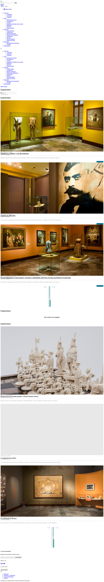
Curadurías (9, 14)
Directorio (6, 574)
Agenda (9, 22)
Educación (6, 41)
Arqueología (10, 36)
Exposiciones (10, 21)
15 (50, 306)
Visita (5, 18)
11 (50, 300)
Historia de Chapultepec (12, 35)
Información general (11, 19)
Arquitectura (10, 32)
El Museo (6, 29)
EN (6, 6)
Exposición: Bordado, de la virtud (15, 24)
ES (3, 6)
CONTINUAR (18, 557)
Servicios (9, 26)
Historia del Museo (11, 33)
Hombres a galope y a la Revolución (15, 153)
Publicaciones (7, 45)
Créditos (6, 578)
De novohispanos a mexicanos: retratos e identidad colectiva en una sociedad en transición (36, 278)
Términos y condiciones (9, 575)
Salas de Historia (11, 39)
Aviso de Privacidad (8, 576)
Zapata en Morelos (8, 215)
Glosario (9, 44)
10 (50, 299)
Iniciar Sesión (8, 9)
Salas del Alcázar (11, 40)
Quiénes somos (10, 30)
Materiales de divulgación (13, 43)
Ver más (100, 161)
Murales (9, 37)
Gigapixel (9, 17)
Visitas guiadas (10, 28)
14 (50, 304)
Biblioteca (9, 25)
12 (50, 302)
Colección (6, 13)
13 (50, 303)
